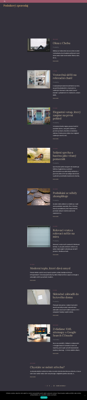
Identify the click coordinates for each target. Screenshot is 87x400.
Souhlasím (44, 397)
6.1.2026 (55, 290)
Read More (55, 61)
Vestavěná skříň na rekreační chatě (64, 76)
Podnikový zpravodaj (15, 5)
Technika (56, 340)
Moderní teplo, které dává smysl (50, 268)
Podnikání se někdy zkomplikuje (65, 194)
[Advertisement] (43, 21)
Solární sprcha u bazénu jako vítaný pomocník (64, 156)
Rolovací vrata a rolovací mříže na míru (64, 233)
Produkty (56, 47)
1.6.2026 (55, 71)
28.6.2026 (55, 39)
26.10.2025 (55, 325)
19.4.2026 (55, 189)
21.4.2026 (55, 148)
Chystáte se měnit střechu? (47, 367)
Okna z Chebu (61, 43)
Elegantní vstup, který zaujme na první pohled (67, 115)
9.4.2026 (55, 226)
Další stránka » (61, 386)
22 (54, 386)
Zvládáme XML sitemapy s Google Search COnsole (64, 332)
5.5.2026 (55, 108)
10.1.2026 (32, 264)
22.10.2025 (32, 363)
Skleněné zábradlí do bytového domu (66, 295)
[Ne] (85, 395)
